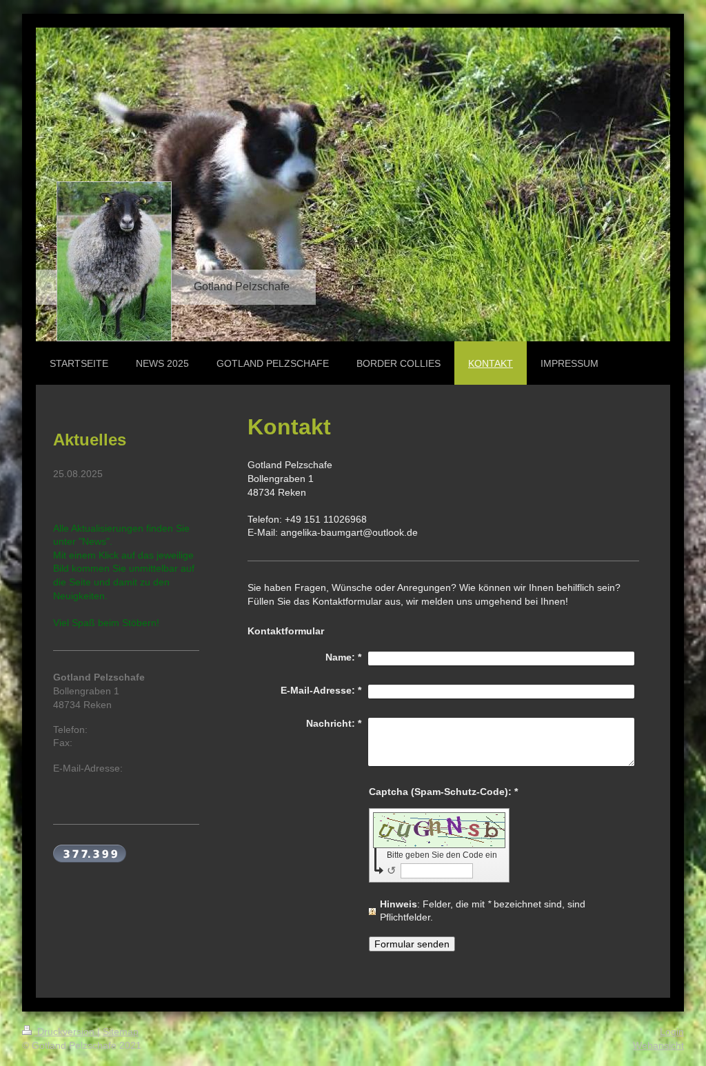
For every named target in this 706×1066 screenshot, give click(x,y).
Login (672, 1031)
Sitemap (121, 1031)
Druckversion (65, 1031)
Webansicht (658, 1045)
